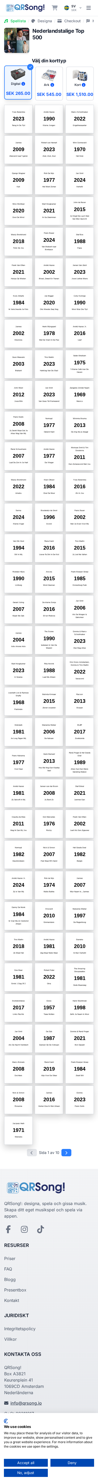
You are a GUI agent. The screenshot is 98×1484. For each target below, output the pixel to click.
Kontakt (11, 1300)
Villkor (10, 1339)
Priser (9, 1258)
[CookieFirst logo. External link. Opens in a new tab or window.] (6, 1421)
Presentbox (15, 1290)
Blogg (10, 1279)
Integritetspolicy (20, 1328)
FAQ (8, 1269)
